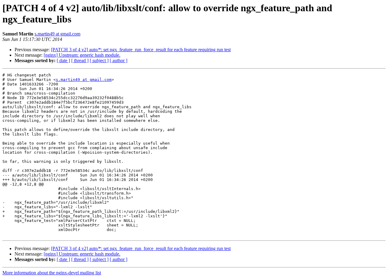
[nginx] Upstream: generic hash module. (82, 55)
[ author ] (118, 60)
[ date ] (63, 60)
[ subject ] (99, 60)
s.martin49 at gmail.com (57, 33)
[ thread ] (80, 60)
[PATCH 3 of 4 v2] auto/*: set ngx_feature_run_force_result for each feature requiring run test (141, 49)
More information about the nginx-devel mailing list (51, 272)
